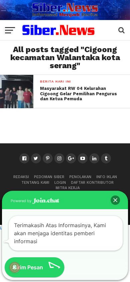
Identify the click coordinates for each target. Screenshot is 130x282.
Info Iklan (106, 177)
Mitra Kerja (68, 188)
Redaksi (21, 177)
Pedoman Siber (49, 177)
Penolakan (80, 177)
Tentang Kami (35, 182)
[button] (115, 200)
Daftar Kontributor (92, 182)
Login (60, 182)
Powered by (21, 200)
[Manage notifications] (14, 267)
